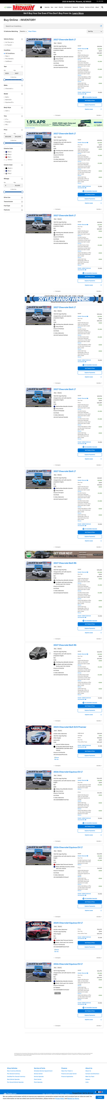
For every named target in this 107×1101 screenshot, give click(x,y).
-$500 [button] (100, 55)
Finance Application (67, 1076)
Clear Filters (32, 31)
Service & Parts (89, 7)
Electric (61, 7)
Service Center (38, 1073)
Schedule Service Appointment (43, 1071)
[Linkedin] (102, 1092)
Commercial (67, 7)
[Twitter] (97, 1092)
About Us (88, 1071)
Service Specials (39, 1076)
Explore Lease (89, 109)
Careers (87, 1079)
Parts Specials (38, 1082)
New (52, 7)
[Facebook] (95, 1092)
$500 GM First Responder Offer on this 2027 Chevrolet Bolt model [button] (83, 86)
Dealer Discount (82, 48)
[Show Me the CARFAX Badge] (57, 759)
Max (15, 70)
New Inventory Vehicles (14, 1071)
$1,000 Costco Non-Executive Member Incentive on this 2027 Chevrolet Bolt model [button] (84, 72)
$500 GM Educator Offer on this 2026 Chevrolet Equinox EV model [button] (84, 798)
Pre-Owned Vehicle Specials (15, 1082)
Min (5, 70)
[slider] (4, 80)
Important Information (30, 128)
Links (87, 1082)
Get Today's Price (90, 100)
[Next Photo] (50, 48)
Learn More (78, 13)
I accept (100, 1097)
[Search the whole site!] (102, 7)
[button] (78, 43)
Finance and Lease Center (69, 1073)
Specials (47, 7)
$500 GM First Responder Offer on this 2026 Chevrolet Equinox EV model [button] (83, 805)
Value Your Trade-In (67, 1071)
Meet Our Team (89, 1076)
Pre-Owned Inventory (13, 1073)
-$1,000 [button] (99, 69)
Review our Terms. (73, 1098)
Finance (81, 7)
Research (75, 7)
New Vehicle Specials (13, 1079)
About (97, 7)
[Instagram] (99, 1092)
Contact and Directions (92, 1073)
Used (56, 7)
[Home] (8, 7)
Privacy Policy (59, 1098)
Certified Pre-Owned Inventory (16, 1076)
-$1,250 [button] (99, 61)
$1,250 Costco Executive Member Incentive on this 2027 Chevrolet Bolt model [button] (84, 64)
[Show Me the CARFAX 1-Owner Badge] (57, 951)
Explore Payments (90, 104)
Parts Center (37, 1079)
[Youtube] (100, 1092)
